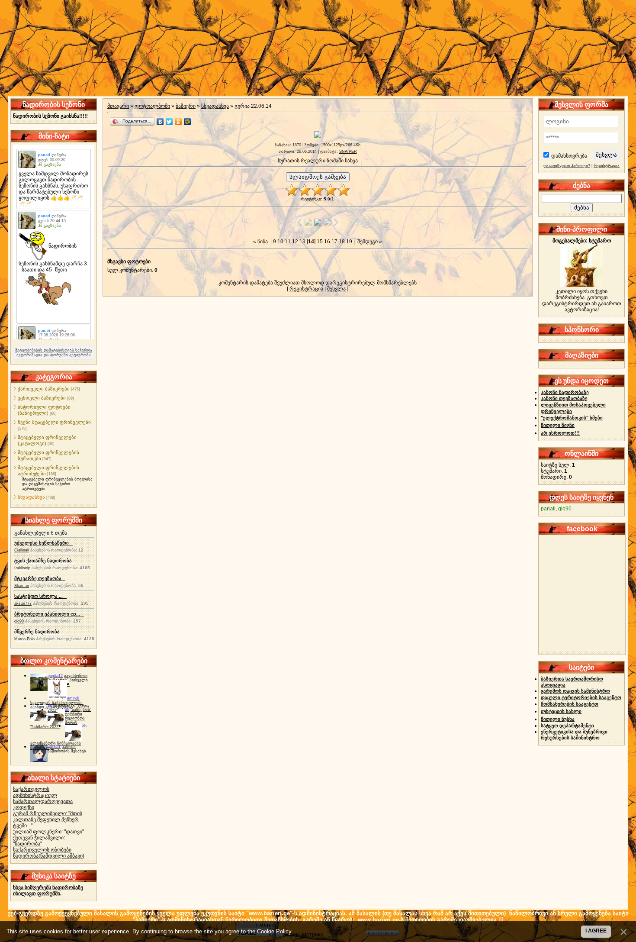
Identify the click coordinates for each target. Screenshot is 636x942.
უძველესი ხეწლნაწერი (43, 542)
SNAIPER (348, 151)
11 (288, 242)
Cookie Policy (274, 931)
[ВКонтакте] (160, 121)
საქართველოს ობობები (42, 850)
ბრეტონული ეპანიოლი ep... (49, 613)
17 (334, 242)
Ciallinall (21, 550)
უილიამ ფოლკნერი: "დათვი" (48, 832)
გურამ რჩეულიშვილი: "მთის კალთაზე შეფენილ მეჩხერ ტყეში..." (47, 819)
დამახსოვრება (569, 156)
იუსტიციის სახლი (561, 711)
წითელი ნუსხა (558, 719)
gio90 (19, 621)
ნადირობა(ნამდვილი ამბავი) (48, 856)
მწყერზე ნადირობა (39, 631)
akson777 (23, 603)
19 (349, 242)
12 (295, 242)
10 (280, 242)
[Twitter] (169, 121)
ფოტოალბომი (152, 106)
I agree (596, 931)
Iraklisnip (22, 568)
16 (327, 242)
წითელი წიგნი (558, 425)
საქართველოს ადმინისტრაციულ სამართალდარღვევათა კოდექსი (43, 798)
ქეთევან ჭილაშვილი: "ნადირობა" (39, 841)
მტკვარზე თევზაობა (39, 578)
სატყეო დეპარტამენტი (567, 725)
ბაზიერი (186, 106)
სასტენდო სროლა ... (40, 596)
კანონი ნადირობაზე (565, 392)
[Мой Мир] (187, 121)
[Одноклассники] (178, 121)
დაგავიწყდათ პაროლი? (566, 166)
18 (342, 242)
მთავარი (118, 106)
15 (320, 242)
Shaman (21, 586)
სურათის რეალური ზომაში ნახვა (318, 161)
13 (302, 242)
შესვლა (336, 289)
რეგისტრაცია (306, 289)
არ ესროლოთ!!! (560, 433)
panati (548, 509)
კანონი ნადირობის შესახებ (67, 749)
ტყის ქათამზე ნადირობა (45, 560)
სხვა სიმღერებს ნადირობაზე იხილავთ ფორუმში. (48, 890)
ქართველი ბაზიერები (44, 388)
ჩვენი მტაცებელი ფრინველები (54, 422)
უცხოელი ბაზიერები (42, 397)
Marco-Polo (24, 639)
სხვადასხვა (31, 497)
